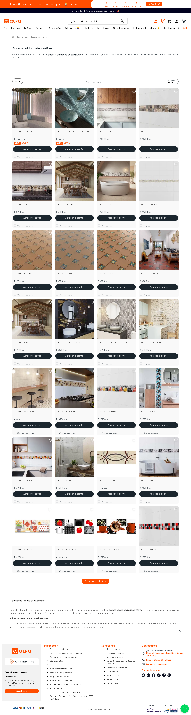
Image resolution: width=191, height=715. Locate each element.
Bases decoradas (39, 37)
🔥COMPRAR (154, 4)
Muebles (88, 28)
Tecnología (103, 28)
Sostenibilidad (171, 28)
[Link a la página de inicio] (13, 37)
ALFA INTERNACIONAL (24, 662)
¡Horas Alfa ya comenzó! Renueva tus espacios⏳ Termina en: (45, 4)
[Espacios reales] (162, 21)
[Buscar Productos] (122, 20)
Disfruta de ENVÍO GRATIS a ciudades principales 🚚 (95, 11)
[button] (176, 21)
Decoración (55, 28)
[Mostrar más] (95, 581)
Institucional (139, 28)
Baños (27, 28)
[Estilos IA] (155, 21)
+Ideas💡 (155, 28)
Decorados (22, 37)
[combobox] (98, 21)
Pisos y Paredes (12, 28)
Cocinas (40, 28)
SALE (185, 28)
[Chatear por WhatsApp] (184, 708)
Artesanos (70, 28)
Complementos (121, 28)
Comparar (34, 157)
